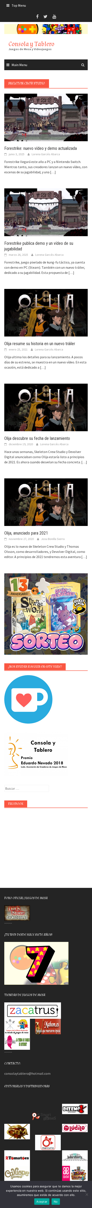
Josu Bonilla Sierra (53, 539)
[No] (87, 1194)
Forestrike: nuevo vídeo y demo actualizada (40, 148)
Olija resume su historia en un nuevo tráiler (39, 343)
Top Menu (19, 5)
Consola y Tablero (31, 44)
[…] (52, 172)
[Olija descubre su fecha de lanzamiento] (46, 407)
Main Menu (19, 65)
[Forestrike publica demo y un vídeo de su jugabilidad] (46, 212)
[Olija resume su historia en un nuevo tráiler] (46, 312)
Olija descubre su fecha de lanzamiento (37, 438)
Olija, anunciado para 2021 (26, 533)
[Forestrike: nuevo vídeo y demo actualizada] (46, 117)
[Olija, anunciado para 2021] (46, 501)
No (56, 1201)
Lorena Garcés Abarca (46, 154)
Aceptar (41, 1201)
